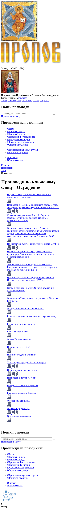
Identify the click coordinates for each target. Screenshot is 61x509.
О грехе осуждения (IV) (19, 401)
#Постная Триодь (16, 131)
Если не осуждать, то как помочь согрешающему (32, 316)
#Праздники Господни (18, 139)
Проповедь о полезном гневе (21, 377)
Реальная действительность (21, 324)
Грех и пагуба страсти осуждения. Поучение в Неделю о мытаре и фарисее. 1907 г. (30, 278)
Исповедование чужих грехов (22, 370)
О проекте (12, 157)
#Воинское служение (17, 152)
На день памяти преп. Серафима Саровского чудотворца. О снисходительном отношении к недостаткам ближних (30, 254)
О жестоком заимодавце (19, 416)
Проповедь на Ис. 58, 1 (18, 347)
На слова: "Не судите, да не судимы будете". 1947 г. (33, 244)
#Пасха (10, 129)
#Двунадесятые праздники (20, 142)
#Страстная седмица (17, 144)
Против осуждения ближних (21, 354)
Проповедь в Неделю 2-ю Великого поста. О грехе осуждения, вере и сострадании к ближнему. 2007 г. (33, 206)
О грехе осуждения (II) (18, 408)
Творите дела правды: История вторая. (26, 362)
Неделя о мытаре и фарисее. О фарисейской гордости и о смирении (29, 195)
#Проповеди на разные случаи (22, 149)
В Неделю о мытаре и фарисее (22, 385)
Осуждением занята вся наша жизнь (25, 308)
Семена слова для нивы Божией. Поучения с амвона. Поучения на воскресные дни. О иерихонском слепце (29, 218)
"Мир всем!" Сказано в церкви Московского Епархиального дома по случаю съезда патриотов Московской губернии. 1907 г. (32, 267)
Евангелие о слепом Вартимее (22, 393)
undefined (22, 98)
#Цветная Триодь (16, 134)
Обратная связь (15, 160)
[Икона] (10, 92)
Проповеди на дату (11, 116)
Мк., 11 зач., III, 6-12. (38, 100)
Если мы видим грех (17, 331)
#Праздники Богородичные (21, 136)
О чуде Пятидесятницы (19, 339)
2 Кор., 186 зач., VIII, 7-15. (14, 100)
